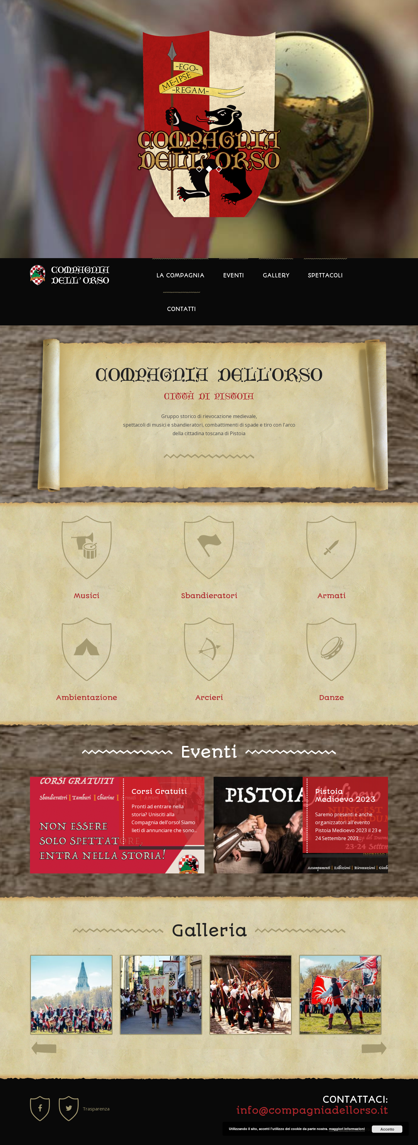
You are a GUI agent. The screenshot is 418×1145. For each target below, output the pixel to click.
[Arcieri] (250, 995)
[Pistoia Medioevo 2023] (301, 825)
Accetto (387, 1129)
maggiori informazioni (347, 1128)
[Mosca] (71, 995)
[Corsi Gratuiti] (117, 825)
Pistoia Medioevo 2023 (345, 795)
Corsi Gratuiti (159, 791)
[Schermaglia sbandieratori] (340, 995)
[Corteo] (161, 995)
